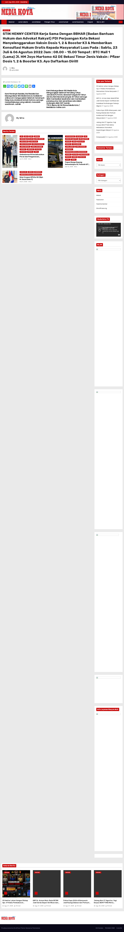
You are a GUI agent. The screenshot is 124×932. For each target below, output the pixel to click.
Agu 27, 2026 (8, 906)
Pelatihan (38, 149)
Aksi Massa (79, 136)
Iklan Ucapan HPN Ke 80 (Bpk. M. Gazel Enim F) (31, 178)
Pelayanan (23, 152)
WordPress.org (101, 208)
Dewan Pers (69, 139)
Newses (28, 928)
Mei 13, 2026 (69, 167)
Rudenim (75, 157)
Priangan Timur (49, 22)
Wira (13, 68)
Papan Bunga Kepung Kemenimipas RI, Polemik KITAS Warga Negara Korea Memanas (78, 164)
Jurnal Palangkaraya (37, 144)
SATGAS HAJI (82, 157)
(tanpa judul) (101, 137)
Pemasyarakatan (84, 154)
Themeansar (36, 928)
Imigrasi (90, 22)
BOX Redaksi (99, 928)
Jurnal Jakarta (23, 22)
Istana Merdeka (76, 144)
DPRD (31, 136)
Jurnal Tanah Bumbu (37, 146)
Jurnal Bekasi (36, 22)
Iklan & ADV (100, 22)
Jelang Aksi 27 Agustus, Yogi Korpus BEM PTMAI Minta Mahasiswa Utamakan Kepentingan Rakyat (105, 903)
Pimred (17, 906)
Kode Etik (119, 928)
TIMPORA (74, 159)
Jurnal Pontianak (25, 146)
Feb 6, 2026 (23, 182)
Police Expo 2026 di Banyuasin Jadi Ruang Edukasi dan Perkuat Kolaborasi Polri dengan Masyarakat (76, 903)
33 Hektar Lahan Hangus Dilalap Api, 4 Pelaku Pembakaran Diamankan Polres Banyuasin (107, 88)
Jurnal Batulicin (39, 139)
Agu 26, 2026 (100, 906)
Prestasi (30, 152)
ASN (22, 136)
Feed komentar (101, 204)
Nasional (11, 22)
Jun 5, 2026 (23, 159)
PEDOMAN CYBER (110, 928)
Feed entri (100, 200)
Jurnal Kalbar (24, 141)
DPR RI (26, 136)
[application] (108, 230)
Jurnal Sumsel (63, 22)
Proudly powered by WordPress (10, 928)
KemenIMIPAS (69, 149)
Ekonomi (37, 136)
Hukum (74, 141)
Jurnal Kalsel (33, 141)
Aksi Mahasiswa (70, 136)
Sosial (36, 152)
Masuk (98, 195)
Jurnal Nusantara (78, 22)
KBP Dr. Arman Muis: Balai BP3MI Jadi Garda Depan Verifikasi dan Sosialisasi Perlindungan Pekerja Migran (46, 903)
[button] (117, 22)
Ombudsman (31, 149)
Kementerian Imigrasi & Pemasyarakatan (76, 152)
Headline (23, 139)
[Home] (4, 22)
